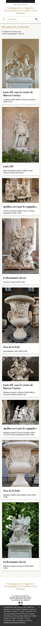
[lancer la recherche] (36, 19)
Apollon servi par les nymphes (20, 207)
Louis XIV (8, 166)
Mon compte (17, 4)
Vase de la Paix (11, 347)
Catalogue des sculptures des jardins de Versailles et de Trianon (20, 11)
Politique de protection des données (14, 622)
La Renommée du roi (14, 278)
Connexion (24, 4)
